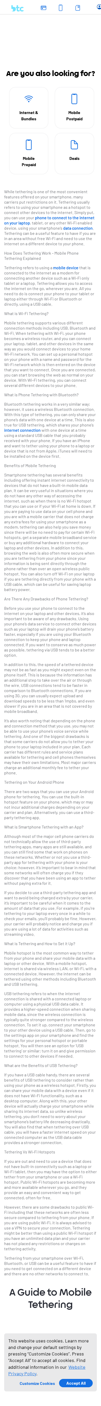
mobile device (65, 267)
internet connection (22, 430)
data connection (78, 227)
